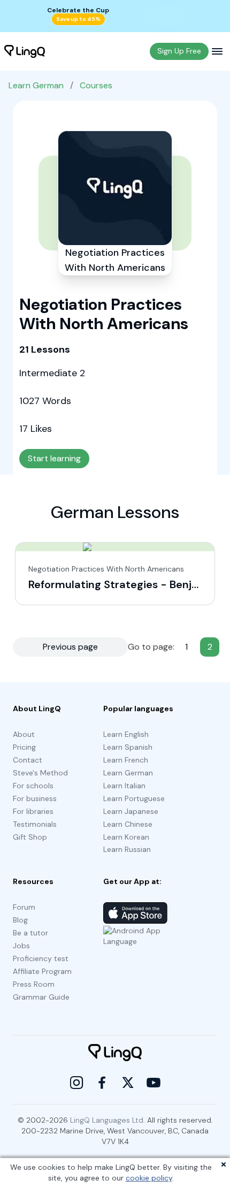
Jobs (21, 945)
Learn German (36, 85)
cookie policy (149, 1178)
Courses (96, 85)
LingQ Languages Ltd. (107, 1120)
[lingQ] (24, 51)
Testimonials (35, 824)
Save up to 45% (78, 19)
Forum (24, 907)
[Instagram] (76, 1082)
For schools (33, 785)
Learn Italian (124, 785)
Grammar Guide (41, 997)
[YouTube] (153, 1082)
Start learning (54, 458)
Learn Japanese (130, 811)
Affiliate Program (42, 971)
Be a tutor (30, 933)
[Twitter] (128, 1082)
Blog (20, 920)
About (24, 734)
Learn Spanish (127, 747)
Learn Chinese (127, 824)
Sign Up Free (179, 51)
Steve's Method (40, 773)
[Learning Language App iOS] (135, 913)
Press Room (34, 984)
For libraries (33, 811)
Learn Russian (127, 849)
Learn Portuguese (134, 798)
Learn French (125, 760)
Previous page (70, 646)
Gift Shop (30, 837)
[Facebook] (102, 1082)
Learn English (126, 734)
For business (35, 798)
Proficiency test (40, 958)
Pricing (24, 747)
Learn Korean (126, 837)
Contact (27, 760)
